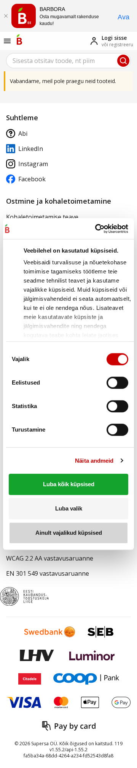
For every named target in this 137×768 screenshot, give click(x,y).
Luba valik (68, 508)
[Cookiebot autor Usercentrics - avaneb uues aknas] (95, 229)
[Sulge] (5, 16)
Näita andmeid (94, 460)
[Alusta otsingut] (123, 61)
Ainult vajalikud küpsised (68, 532)
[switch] (117, 383)
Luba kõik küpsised (68, 484)
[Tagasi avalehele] (19, 39)
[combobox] (68, 60)
